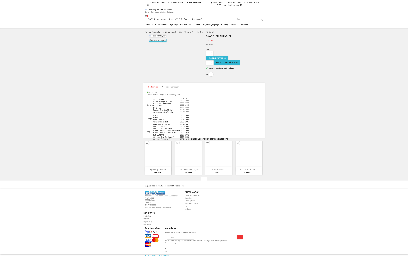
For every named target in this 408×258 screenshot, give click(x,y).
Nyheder (188, 209)
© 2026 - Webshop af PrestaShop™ (158, 255)
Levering (188, 198)
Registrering (147, 221)
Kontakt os (147, 216)
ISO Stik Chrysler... (218, 170)
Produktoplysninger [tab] (170, 87)
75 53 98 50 (152, 205)
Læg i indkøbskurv (217, 58)
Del (211, 74)
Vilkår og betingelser (192, 195)
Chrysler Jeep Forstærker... (158, 170)
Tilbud (187, 206)
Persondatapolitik (191, 204)
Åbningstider (190, 201)
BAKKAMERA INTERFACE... (249, 170)
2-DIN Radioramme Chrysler (188, 170)
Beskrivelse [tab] (153, 87)
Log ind (146, 219)
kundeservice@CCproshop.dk (160, 208)
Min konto (147, 224)
